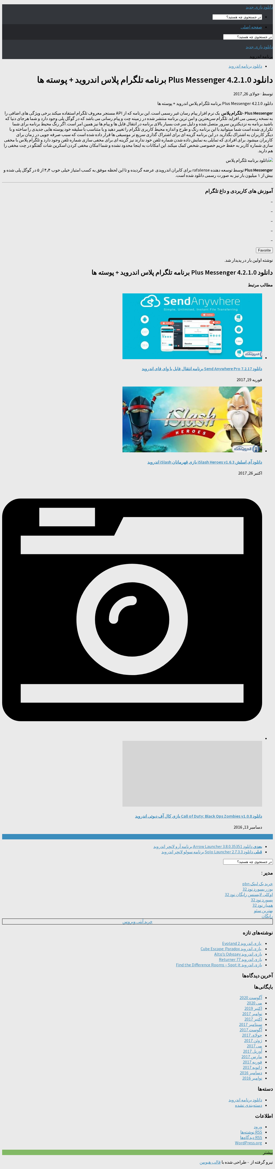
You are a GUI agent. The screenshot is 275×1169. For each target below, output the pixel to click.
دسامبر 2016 (251, 1072)
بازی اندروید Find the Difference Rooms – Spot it (219, 964)
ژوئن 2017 (253, 1040)
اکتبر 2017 (253, 1019)
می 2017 (254, 1045)
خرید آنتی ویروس (137, 921)
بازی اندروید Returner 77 (240, 959)
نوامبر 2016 (252, 1078)
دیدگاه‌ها (251, 1137)
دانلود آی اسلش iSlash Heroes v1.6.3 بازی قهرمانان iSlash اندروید (204, 462)
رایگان (267, 916)
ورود (258, 1126)
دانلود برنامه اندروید (245, 66)
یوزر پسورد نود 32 (258, 889)
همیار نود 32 (262, 905)
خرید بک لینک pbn (257, 883)
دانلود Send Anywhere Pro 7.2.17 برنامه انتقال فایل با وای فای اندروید (202, 368)
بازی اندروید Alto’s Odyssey (238, 954)
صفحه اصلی (251, 27)
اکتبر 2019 (253, 1008)
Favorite (264, 250)
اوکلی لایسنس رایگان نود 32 (249, 894)
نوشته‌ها (251, 1132)
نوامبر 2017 (252, 1013)
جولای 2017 (252, 1035)
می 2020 (254, 1003)
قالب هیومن (210, 1162)
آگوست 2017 (251, 1029)
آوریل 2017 (252, 1051)
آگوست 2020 (251, 997)
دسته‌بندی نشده (248, 1105)
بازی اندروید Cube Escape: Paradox (231, 948)
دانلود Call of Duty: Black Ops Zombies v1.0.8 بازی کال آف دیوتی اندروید (198, 816)
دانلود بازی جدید (259, 7)
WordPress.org (248, 1142)
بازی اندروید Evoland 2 (242, 943)
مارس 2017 (251, 1056)
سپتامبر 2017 (250, 1024)
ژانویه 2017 (252, 1067)
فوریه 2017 (252, 1062)
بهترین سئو (263, 910)
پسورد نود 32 (262, 899)
